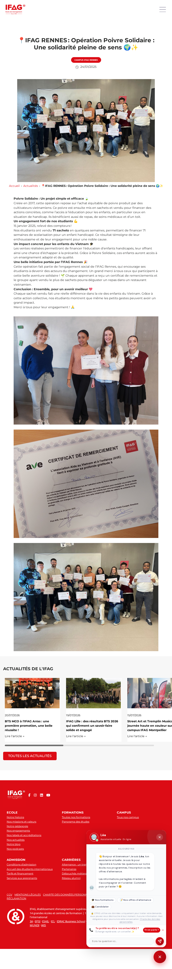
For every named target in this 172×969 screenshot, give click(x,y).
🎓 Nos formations (102, 900)
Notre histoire (15, 817)
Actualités (30, 186)
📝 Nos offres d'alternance (135, 900)
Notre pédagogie (17, 826)
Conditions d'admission (21, 864)
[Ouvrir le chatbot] (160, 957)
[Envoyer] (160, 941)
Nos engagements (18, 830)
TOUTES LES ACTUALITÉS (30, 756)
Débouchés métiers (74, 873)
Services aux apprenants (22, 878)
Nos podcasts (15, 848)
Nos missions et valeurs (21, 821)
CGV (9, 894)
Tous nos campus (128, 817)
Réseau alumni (71, 878)
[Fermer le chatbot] (159, 837)
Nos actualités (16, 839)
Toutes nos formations (76, 817)
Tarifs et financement (20, 873)
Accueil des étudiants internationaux (30, 869)
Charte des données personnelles (69, 894)
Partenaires (69, 869)
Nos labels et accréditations (24, 835)
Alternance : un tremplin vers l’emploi (85, 864)
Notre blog (13, 844)
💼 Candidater (100, 906)
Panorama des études (75, 821)
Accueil (14, 186)
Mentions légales (27, 894)
